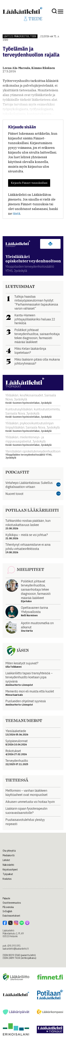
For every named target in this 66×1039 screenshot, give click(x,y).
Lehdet (6, 860)
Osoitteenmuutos (12, 902)
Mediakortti (9, 855)
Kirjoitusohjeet (10, 869)
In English (7, 911)
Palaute (6, 898)
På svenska (8, 907)
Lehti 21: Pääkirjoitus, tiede (20, 36)
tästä (16, 214)
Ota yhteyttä (9, 850)
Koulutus (7, 878)
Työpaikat (8, 874)
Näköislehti (8, 864)
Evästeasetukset (11, 915)
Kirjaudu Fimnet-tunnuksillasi (29, 182)
